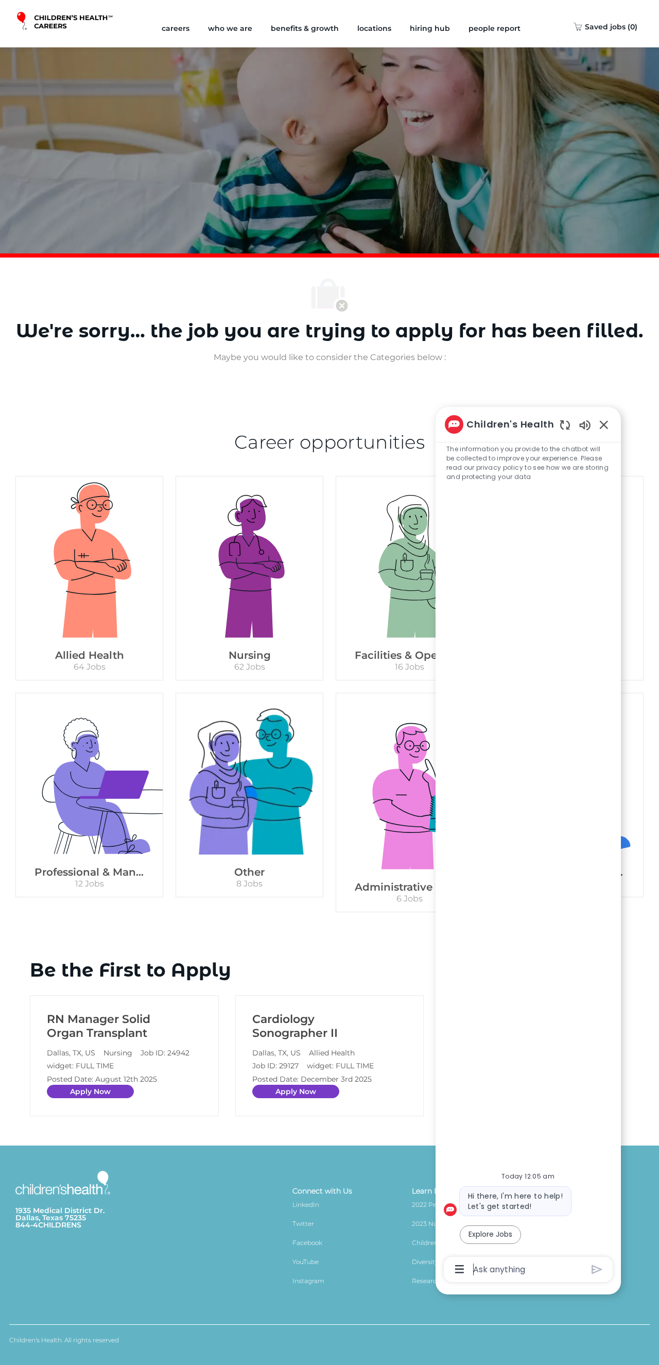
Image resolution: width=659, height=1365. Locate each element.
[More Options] (459, 1269)
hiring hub (430, 28)
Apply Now (90, 1091)
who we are (230, 28)
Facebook (307, 1243)
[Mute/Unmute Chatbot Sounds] (585, 424)
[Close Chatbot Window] (604, 424)
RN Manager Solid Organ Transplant (98, 1026)
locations (374, 28)
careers (175, 28)
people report (495, 28)
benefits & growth (305, 28)
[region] (528, 845)
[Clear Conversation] (565, 425)
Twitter (303, 1223)
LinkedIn (305, 1204)
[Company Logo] (65, 24)
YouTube (305, 1262)
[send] (597, 1269)
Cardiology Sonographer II (295, 1026)
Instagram (308, 1281)
